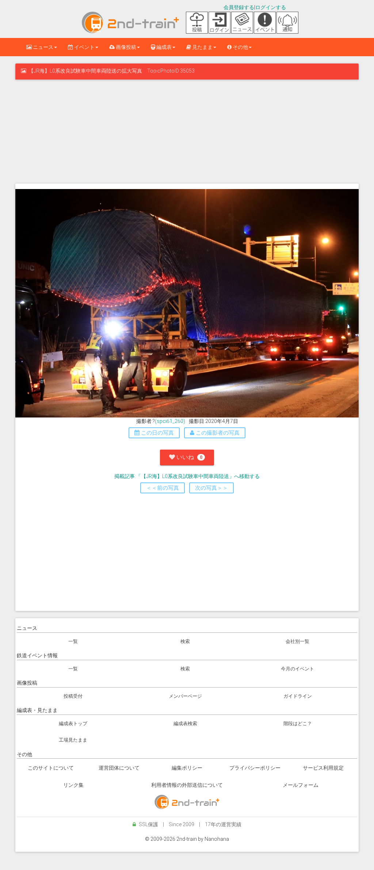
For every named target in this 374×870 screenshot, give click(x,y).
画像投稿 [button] (125, 47)
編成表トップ (73, 723)
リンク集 (73, 785)
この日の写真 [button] (157, 433)
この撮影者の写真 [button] (217, 433)
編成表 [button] (163, 47)
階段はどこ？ (297, 723)
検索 (185, 641)
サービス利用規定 (323, 768)
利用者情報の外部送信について (187, 785)
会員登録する (239, 7)
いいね (188, 457)
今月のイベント (297, 668)
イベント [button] (84, 47)
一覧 (73, 641)
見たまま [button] (202, 47)
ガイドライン (297, 696)
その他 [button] (240, 47)
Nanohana (217, 839)
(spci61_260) (170, 421)
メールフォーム (300, 785)
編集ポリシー (187, 768)
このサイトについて (51, 768)
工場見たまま (73, 740)
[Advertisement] (187, 131)
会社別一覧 (297, 641)
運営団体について (119, 768)
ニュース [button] (42, 47)
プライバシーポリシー (254, 768)
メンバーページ (185, 696)
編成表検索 (185, 723)
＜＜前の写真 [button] (162, 488)
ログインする (270, 7)
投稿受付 (73, 696)
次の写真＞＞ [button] (211, 488)
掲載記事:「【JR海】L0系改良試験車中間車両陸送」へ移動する (187, 476)
